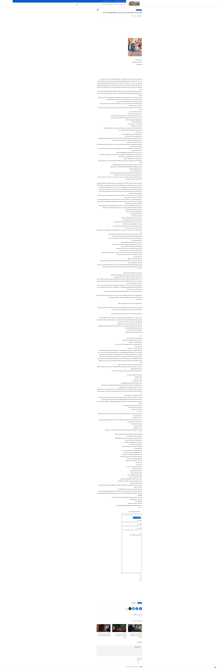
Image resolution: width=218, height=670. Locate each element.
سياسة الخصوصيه (117, 1)
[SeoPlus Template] (141, 667)
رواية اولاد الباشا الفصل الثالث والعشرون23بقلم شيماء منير (104, 635)
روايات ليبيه (104, 4)
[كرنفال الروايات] (134, 3)
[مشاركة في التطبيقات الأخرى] (126, 608)
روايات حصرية (116, 4)
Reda (135, 614)
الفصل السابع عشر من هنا (134, 511)
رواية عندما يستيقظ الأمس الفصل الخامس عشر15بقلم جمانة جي (136, 636)
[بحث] (77, 4)
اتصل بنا (123, 1)
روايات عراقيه (110, 4)
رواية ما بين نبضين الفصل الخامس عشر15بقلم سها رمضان (120, 636)
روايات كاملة (122, 4)
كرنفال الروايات (128, 666)
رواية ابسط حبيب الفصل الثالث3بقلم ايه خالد (130, 522)
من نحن (111, 1)
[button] (136, 608)
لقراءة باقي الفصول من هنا (135, 535)
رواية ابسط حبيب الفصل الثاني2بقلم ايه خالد (130, 526)
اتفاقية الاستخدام (106, 1)
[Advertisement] (119, 29)
